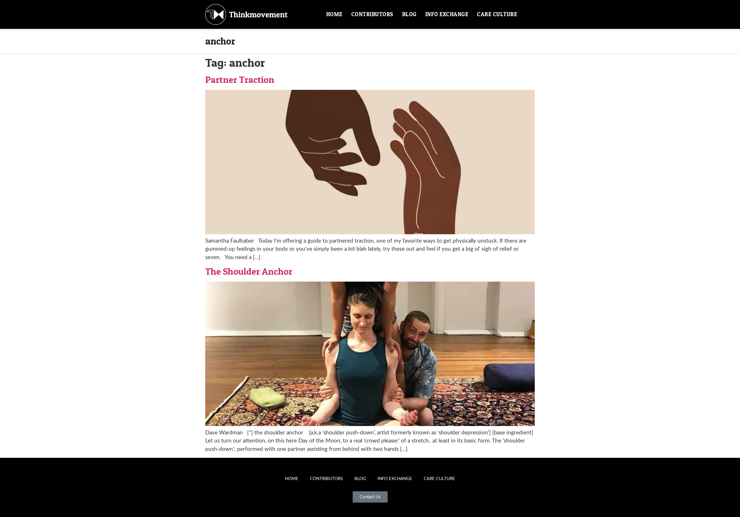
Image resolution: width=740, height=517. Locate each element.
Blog (409, 14)
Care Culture (497, 14)
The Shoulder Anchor (248, 271)
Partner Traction (239, 79)
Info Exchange (447, 14)
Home (334, 14)
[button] (528, 14)
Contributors (372, 14)
